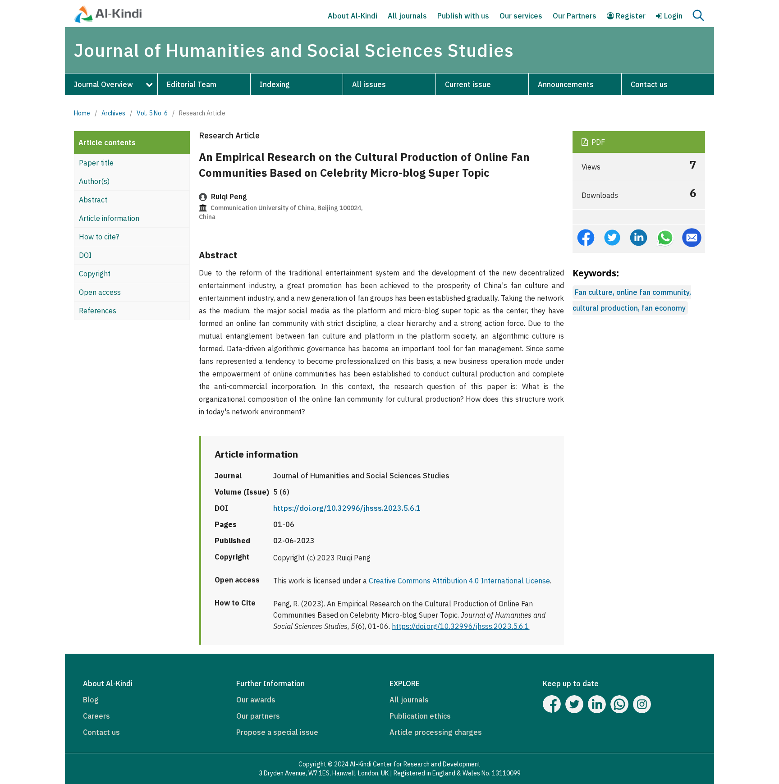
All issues (369, 84)
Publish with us (463, 15)
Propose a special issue (277, 732)
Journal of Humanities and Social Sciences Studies (294, 50)
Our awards (255, 699)
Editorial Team (191, 84)
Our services (520, 15)
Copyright (94, 273)
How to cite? (99, 236)
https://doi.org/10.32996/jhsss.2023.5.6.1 (347, 508)
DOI (85, 255)
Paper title (96, 162)
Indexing (275, 84)
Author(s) (94, 181)
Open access (100, 292)
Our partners (258, 715)
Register (630, 15)
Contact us (649, 84)
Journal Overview (103, 84)
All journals (407, 15)
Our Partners (574, 15)
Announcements (566, 84)
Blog (91, 699)
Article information (109, 218)
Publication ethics (420, 715)
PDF (597, 142)
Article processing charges (436, 732)
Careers (96, 715)
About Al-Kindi (352, 15)
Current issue (468, 84)
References (97, 310)
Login (672, 15)
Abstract (93, 199)
